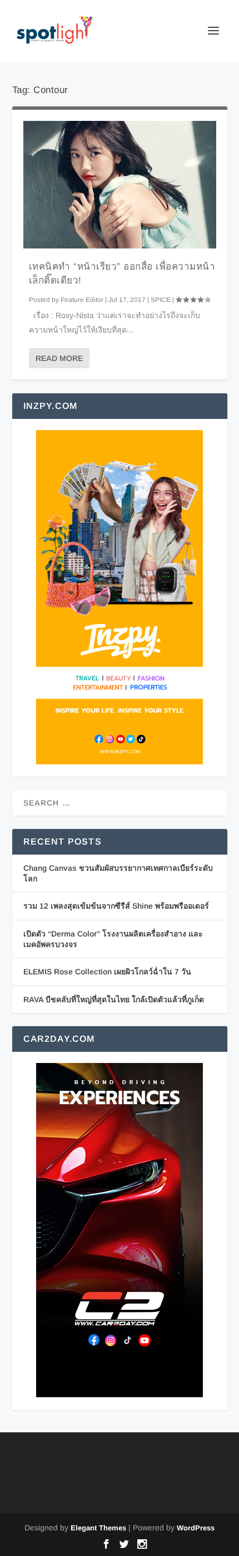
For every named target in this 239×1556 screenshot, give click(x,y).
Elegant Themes (98, 1528)
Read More (59, 358)
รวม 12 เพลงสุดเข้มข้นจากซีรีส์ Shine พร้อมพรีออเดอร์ (116, 905)
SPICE (161, 300)
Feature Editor (82, 300)
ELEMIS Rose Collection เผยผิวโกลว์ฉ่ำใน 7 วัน (107, 971)
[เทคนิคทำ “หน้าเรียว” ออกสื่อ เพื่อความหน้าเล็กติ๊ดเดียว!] (119, 184)
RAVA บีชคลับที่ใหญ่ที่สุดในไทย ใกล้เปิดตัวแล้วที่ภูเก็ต (113, 999)
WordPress (196, 1528)
